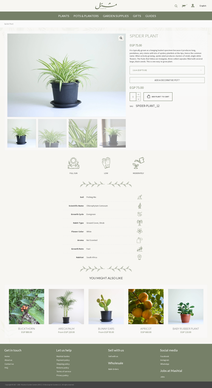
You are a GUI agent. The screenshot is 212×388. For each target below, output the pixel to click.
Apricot (146, 328)
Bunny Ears (106, 328)
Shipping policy (63, 364)
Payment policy (63, 360)
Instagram (164, 360)
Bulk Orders (113, 369)
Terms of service (64, 371)
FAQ (6, 367)
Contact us (9, 364)
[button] (121, 38)
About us (8, 360)
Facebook (164, 356)
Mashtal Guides (63, 356)
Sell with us (113, 356)
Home (7, 356)
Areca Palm (66, 328)
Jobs (162, 376)
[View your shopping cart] (183, 6)
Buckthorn (26, 328)
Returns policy (63, 367)
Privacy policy (63, 375)
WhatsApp (164, 364)
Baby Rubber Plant (186, 328)
